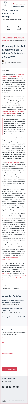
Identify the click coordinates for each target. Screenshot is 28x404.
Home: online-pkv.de (7, 37)
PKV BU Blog (17, 37)
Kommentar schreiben (8, 353)
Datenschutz (16, 391)
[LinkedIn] (14, 387)
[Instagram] (10, 387)
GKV (3, 62)
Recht (3, 63)
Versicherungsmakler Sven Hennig (10, 13)
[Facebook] (3, 387)
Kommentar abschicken (10, 369)
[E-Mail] (17, 387)
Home (3, 391)
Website (4, 348)
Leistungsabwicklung (10, 62)
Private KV (15, 38)
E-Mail (4, 343)
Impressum (5, 393)
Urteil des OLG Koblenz (13, 162)
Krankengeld (6, 288)
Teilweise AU (16, 288)
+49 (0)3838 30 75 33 (8, 381)
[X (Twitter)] (7, 387)
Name (4, 338)
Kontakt (9, 391)
